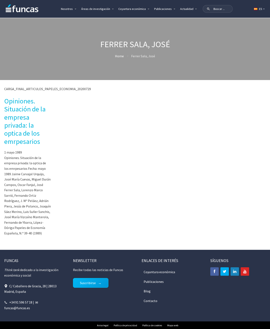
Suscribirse (88, 283)
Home (119, 56)
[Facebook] (214, 271)
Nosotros (67, 9)
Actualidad (186, 9)
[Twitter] (224, 271)
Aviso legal (102, 325)
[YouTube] (245, 271)
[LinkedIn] (235, 271)
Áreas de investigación (95, 9)
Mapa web (172, 325)
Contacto (150, 301)
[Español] (259, 8)
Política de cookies (152, 325)
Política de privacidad (125, 325)
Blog (147, 291)
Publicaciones (163, 9)
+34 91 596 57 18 (20, 302)
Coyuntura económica (132, 9)
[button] (208, 9)
